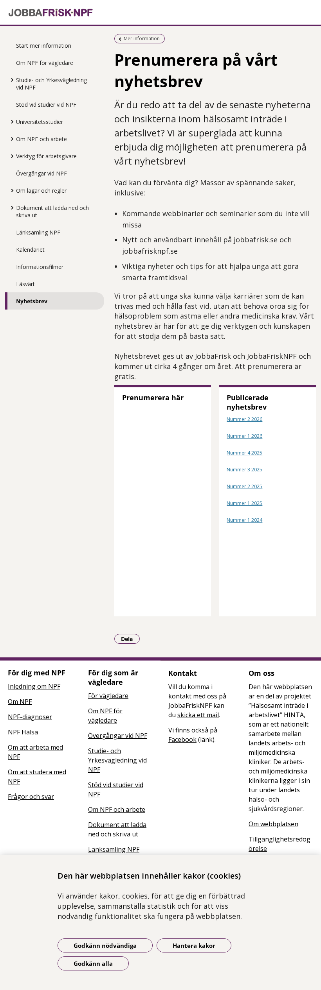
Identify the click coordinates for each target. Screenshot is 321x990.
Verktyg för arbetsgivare (46, 156)
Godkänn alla (93, 963)
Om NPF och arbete (41, 139)
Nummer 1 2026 (244, 436)
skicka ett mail (198, 715)
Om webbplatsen (273, 824)
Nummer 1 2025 (244, 503)
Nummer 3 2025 (244, 469)
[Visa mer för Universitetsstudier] (10, 121)
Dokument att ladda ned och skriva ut (52, 211)
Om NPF (20, 701)
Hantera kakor (194, 945)
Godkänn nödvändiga (105, 945)
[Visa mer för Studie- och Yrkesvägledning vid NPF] (10, 79)
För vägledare (108, 695)
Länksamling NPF (38, 232)
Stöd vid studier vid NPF (46, 104)
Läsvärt (25, 284)
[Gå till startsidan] (160, 12)
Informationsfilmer (39, 266)
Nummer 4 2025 (244, 452)
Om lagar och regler (41, 190)
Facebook (182, 739)
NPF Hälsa (23, 732)
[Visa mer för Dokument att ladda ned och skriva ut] (10, 207)
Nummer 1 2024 (244, 520)
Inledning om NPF (34, 686)
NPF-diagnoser (30, 717)
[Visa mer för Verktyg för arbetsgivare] (10, 156)
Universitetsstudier (39, 121)
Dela (130, 639)
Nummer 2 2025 (244, 486)
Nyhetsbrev (31, 301)
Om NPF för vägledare (44, 62)
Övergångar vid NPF (41, 173)
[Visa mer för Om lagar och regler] (10, 190)
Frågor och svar (31, 796)
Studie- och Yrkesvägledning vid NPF (51, 83)
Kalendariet (30, 249)
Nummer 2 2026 (244, 419)
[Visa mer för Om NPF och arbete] (10, 138)
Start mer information (43, 45)
